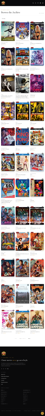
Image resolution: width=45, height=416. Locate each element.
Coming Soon (3, 378)
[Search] (33, 3)
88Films (3, 390)
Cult (24, 401)
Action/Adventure (26, 390)
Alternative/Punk (4, 392)
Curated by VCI (4, 403)
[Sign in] (36, 3)
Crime (2, 401)
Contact (2, 380)
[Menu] (43, 3)
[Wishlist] (38, 3)
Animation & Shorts (26, 392)
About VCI (3, 374)
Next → (29, 338)
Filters (4, 18)
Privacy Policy (27, 410)
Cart (2, 384)
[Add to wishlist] (13, 22)
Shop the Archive (4, 382)
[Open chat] (42, 413)
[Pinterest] (7, 368)
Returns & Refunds (36, 410)
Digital (24, 403)
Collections (25, 397)
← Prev (15, 338)
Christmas (3, 397)
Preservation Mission (5, 376)
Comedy (3, 399)
